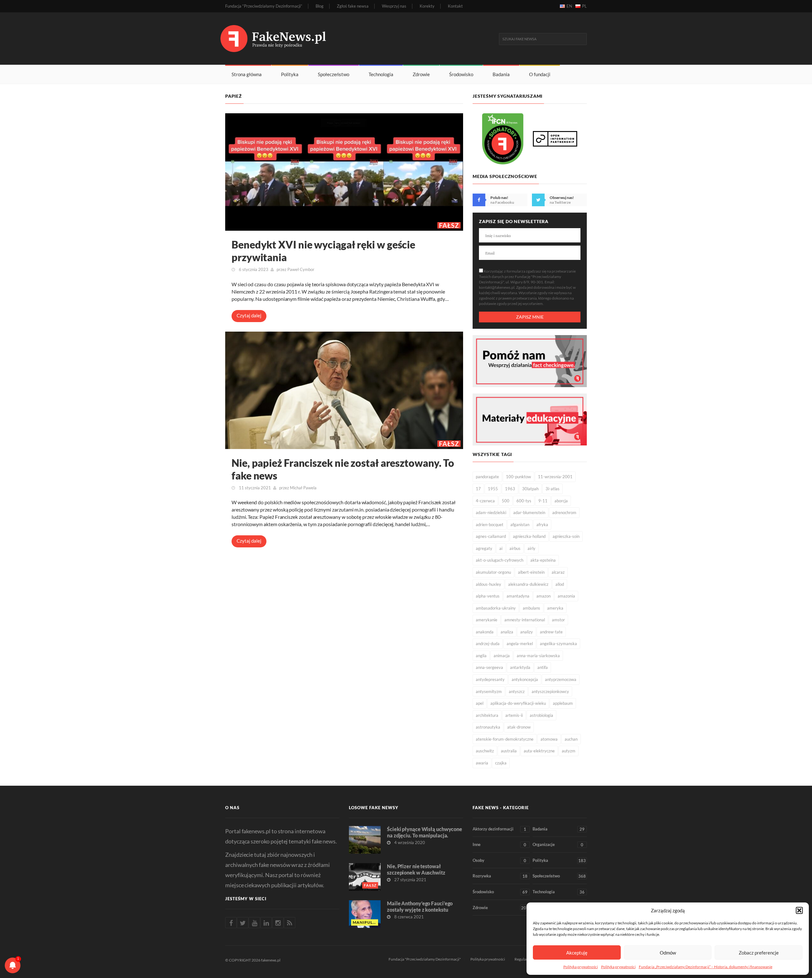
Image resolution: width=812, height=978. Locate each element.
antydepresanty (490, 679)
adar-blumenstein (529, 512)
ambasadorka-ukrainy (496, 608)
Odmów (668, 952)
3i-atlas (553, 488)
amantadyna (518, 595)
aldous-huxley (488, 584)
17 (478, 488)
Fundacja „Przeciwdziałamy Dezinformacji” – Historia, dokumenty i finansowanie (705, 966)
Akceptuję (576, 952)
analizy (526, 631)
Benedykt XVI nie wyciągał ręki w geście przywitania (323, 250)
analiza (507, 631)
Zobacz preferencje (759, 952)
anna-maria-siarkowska (538, 655)
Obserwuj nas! (562, 197)
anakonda (485, 631)
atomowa (549, 739)
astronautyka (488, 727)
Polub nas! (499, 197)
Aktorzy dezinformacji (499, 829)
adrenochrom (564, 512)
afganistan (519, 524)
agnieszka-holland (529, 536)
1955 (493, 488)
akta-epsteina (543, 560)
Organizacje (558, 844)
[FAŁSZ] (344, 171)
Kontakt (455, 6)
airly (531, 548)
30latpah (530, 488)
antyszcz (517, 691)
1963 (510, 488)
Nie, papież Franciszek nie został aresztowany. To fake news (343, 469)
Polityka (289, 74)
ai (500, 548)
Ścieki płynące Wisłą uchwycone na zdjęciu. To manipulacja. (424, 832)
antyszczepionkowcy (550, 691)
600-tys (523, 500)
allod (559, 584)
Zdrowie (421, 74)
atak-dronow (519, 727)
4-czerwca (485, 500)
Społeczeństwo (333, 74)
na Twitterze (560, 202)
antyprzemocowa (560, 679)
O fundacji (539, 74)
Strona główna (247, 74)
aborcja (561, 500)
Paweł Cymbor (300, 269)
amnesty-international (524, 619)
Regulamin (523, 959)
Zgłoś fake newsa (353, 6)
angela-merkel (520, 643)
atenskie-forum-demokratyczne (505, 739)
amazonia (566, 595)
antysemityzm (489, 691)
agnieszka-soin (566, 536)
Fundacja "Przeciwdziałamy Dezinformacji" (425, 959)
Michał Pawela (303, 487)
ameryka (555, 608)
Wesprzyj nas (394, 6)
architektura (487, 715)
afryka (542, 524)
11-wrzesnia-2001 (555, 476)
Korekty (427, 6)
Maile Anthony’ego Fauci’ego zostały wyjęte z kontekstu (420, 906)
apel (479, 703)
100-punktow (518, 476)
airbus (515, 548)
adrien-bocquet (489, 524)
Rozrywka (500, 876)
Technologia (381, 74)
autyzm (568, 750)
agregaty (484, 548)
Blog (320, 6)
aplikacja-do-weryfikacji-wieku (518, 703)
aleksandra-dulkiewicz (528, 584)
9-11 (542, 500)
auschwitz (485, 750)
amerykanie (486, 619)
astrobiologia (541, 715)
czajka (501, 762)
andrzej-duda (488, 643)
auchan (571, 739)
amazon (543, 595)
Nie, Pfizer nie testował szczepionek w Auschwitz (416, 869)
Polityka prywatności (580, 966)
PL (584, 6)
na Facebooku (502, 202)
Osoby (499, 860)
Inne (499, 844)
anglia (481, 655)
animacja (502, 655)
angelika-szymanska (558, 643)
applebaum (563, 703)
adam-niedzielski (491, 512)
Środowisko (461, 74)
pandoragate (487, 476)
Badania (501, 74)
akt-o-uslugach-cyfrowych (499, 560)
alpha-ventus (488, 595)
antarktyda (520, 667)
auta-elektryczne (539, 750)
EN (569, 6)
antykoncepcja (525, 679)
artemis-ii (514, 715)
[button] (799, 910)
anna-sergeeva (489, 667)
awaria (482, 762)
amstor (558, 619)
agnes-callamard (491, 536)
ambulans (531, 608)
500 (505, 500)
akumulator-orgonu (493, 572)
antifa (542, 667)
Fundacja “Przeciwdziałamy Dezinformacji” (263, 6)
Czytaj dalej (249, 315)
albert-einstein (531, 572)
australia (509, 750)
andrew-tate (551, 631)
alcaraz (558, 572)
